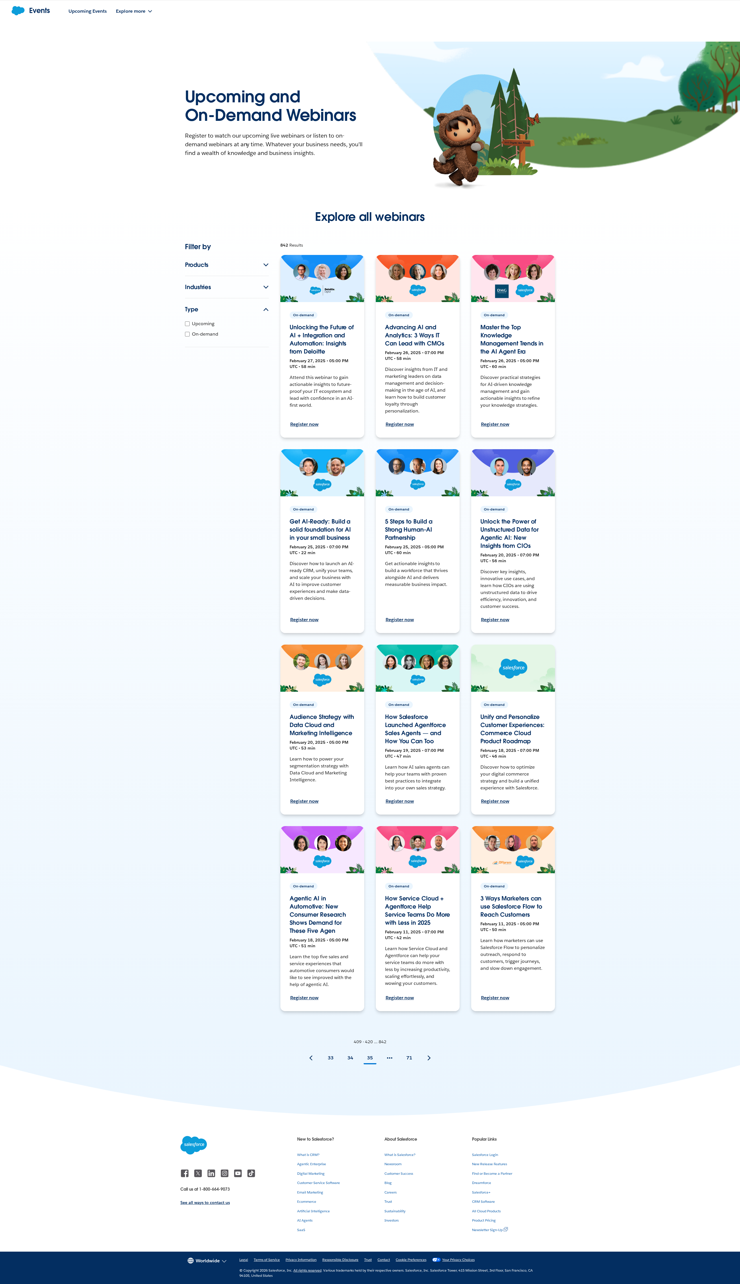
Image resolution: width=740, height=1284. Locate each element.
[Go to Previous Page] (311, 1058)
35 (370, 1058)
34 (350, 1058)
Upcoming (203, 324)
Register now (304, 424)
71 (409, 1058)
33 (331, 1058)
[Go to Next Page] (429, 1058)
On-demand (205, 334)
